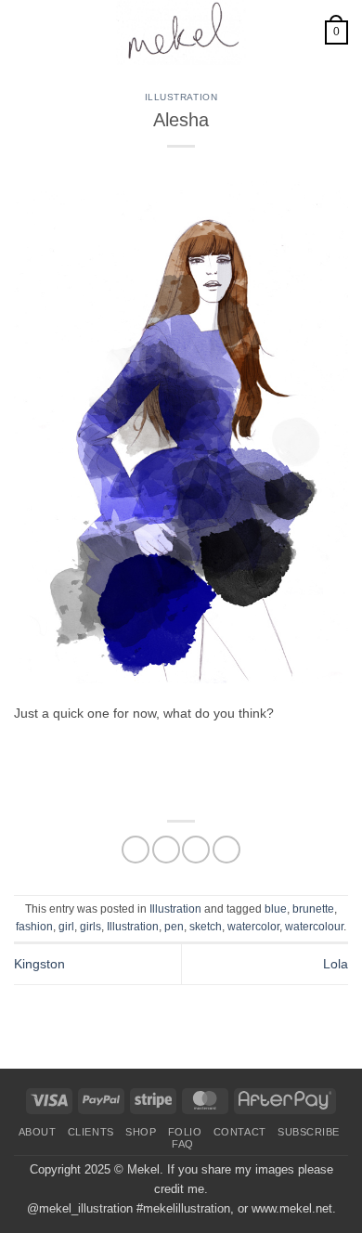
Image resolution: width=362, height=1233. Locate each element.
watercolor (253, 926)
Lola (335, 963)
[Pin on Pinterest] (226, 849)
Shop (140, 1131)
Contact (239, 1131)
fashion (34, 926)
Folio (185, 1131)
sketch (205, 926)
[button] (24, 32)
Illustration (181, 97)
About (38, 1131)
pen (174, 926)
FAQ (183, 1143)
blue (276, 909)
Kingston (39, 963)
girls (90, 926)
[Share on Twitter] (166, 849)
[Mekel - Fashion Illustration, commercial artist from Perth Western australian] (181, 32)
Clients (91, 1131)
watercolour (314, 926)
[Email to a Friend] (196, 849)
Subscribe (309, 1131)
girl (66, 926)
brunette (313, 909)
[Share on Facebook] (135, 849)
